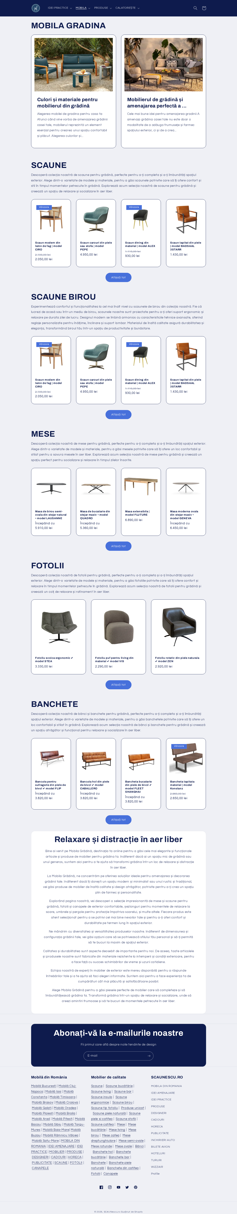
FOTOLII (76, 1162)
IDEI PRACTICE (161, 1099)
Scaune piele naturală (109, 1113)
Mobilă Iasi (53, 1091)
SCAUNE (61, 1162)
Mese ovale (123, 1146)
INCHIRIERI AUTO (163, 1140)
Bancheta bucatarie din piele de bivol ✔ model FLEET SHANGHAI (138, 786)
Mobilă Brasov (42, 1102)
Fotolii (95, 1173)
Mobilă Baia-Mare (56, 1130)
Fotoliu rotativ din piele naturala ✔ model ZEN (177, 659)
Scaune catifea (102, 1124)
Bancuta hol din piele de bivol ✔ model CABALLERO (94, 785)
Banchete (98, 1162)
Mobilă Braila (65, 1113)
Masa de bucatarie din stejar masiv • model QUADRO (95, 515)
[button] (59, 8)
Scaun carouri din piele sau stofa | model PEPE (96, 246)
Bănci (139, 1146)
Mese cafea (110, 1135)
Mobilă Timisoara (62, 1097)
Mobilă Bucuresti (43, 1086)
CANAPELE (40, 1168)
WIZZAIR (157, 1167)
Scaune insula (101, 1097)
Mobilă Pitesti (62, 1119)
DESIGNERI (40, 1157)
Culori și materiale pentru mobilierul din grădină (67, 103)
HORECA (75, 1157)
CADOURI (58, 1157)
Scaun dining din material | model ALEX (140, 244)
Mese (121, 1124)
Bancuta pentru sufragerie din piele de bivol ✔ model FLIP (50, 785)
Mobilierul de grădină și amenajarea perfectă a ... (157, 103)
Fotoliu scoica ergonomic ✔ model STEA (54, 659)
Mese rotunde (101, 1146)
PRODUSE (74, 1152)
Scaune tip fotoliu (104, 1108)
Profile (155, 1173)
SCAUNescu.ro (112, 1212)
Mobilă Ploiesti (42, 1113)
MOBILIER (56, 1152)
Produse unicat (132, 1108)
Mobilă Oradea (65, 1108)
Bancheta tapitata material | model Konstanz (182, 785)
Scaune (97, 1086)
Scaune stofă (126, 1119)
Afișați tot (118, 277)
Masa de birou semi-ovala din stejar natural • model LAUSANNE (51, 515)
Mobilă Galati (41, 1108)
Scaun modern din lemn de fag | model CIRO (48, 246)
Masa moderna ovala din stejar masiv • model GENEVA (184, 515)
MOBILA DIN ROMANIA (166, 1086)
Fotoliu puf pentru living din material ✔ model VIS (114, 659)
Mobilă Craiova (67, 1102)
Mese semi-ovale (131, 1140)
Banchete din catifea (123, 1168)
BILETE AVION (160, 1146)
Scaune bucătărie (119, 1086)
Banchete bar (119, 1157)
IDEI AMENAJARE (61, 1146)
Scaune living (101, 1091)
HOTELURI (158, 1153)
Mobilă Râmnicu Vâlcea (60, 1135)
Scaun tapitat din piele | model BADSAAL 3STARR (185, 246)
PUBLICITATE (42, 1162)
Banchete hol (103, 1152)
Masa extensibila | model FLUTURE (137, 513)
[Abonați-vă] (149, 1055)
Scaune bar (123, 1091)
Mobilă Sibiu (52, 1124)
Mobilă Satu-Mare (45, 1140)
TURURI (156, 1160)
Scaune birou (122, 1102)
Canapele (111, 1173)
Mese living (117, 1130)
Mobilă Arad (41, 1119)
